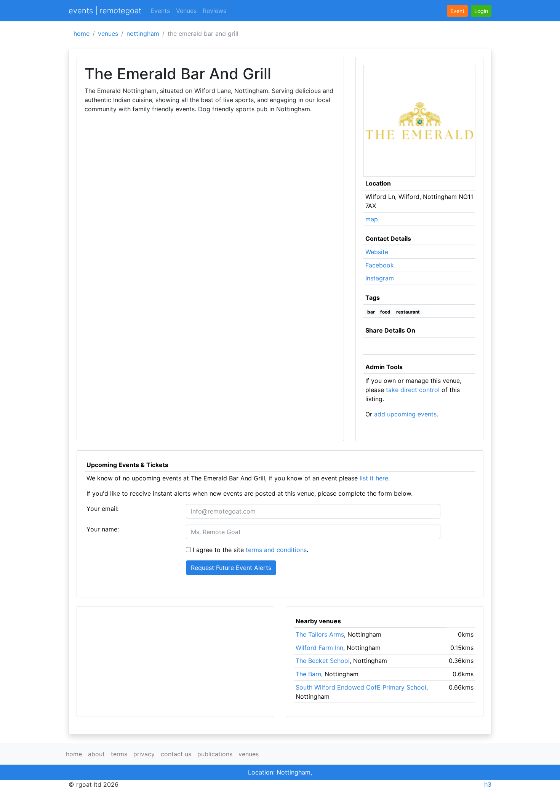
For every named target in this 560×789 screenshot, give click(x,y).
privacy (144, 754)
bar (371, 312)
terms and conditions (276, 550)
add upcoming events (405, 414)
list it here (374, 478)
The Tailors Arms (320, 634)
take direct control (413, 390)
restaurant (408, 312)
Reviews (214, 10)
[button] (481, 11)
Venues (186, 10)
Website (376, 252)
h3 (487, 784)
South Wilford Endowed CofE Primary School (361, 687)
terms (119, 754)
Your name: (102, 529)
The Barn (308, 674)
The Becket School (323, 660)
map (371, 219)
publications (214, 754)
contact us (176, 754)
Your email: (102, 508)
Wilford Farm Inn (319, 647)
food (385, 312)
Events (160, 10)
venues (108, 33)
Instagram (379, 278)
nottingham (142, 33)
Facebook (379, 265)
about (96, 754)
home (82, 33)
